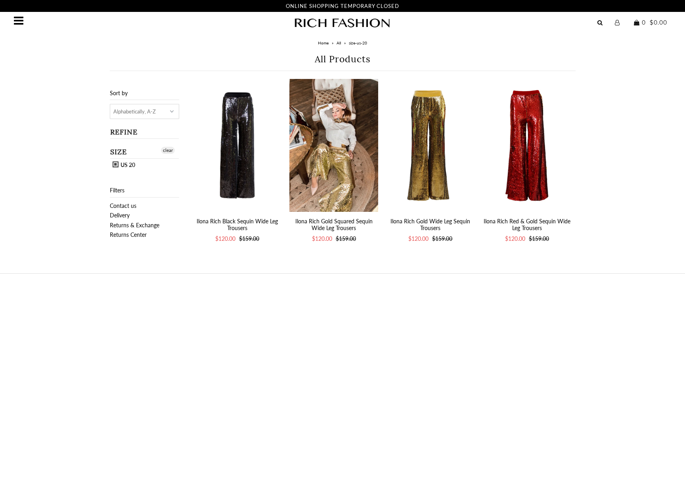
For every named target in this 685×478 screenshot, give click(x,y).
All (339, 42)
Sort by (119, 93)
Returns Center (128, 234)
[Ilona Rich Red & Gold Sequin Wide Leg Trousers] (527, 145)
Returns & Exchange (134, 225)
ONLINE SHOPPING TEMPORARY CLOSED (342, 6)
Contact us (123, 205)
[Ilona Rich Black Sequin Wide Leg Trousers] (237, 145)
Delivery (120, 215)
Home (323, 42)
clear (168, 150)
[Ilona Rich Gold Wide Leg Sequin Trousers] (430, 145)
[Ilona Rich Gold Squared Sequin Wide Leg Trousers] (333, 145)
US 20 (127, 164)
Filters (117, 190)
